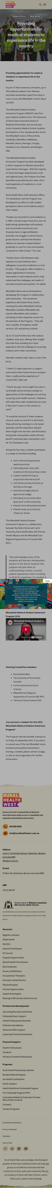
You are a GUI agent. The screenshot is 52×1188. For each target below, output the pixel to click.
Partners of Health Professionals (17, 1056)
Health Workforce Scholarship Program (20, 1088)
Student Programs (11, 1109)
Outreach (7, 1104)
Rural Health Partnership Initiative (18, 1070)
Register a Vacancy (11, 935)
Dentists (6, 944)
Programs (7, 1064)
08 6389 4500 (15, 826)
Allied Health (9, 939)
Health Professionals (12, 1047)
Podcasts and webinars (13, 1025)
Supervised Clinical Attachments (17, 1034)
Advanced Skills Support (14, 1029)
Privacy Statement (10, 1129)
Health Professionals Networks (17, 1020)
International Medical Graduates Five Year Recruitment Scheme (21, 1098)
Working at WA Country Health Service (20, 998)
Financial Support (12, 1042)
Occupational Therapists (14, 975)
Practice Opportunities (13, 989)
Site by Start (7, 1143)
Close (47, 581)
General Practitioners (12, 948)
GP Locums (8, 953)
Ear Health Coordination (13, 1079)
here (43, 751)
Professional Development (16, 1006)
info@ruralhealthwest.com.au (24, 833)
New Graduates (10, 966)
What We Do (35, 16)
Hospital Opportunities (13, 957)
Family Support (10, 1083)
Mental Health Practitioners (15, 962)
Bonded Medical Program (14, 1074)
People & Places (19, 16)
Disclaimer (6, 1136)
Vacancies (7, 929)
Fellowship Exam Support (14, 1016)
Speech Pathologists (12, 993)
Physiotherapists (10, 984)
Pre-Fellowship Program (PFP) (16, 1092)
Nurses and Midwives (12, 971)
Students (7, 1052)
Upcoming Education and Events (17, 1011)
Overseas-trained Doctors (14, 980)
